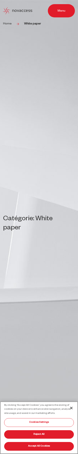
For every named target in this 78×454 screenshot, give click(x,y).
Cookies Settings (39, 422)
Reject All (39, 434)
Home (7, 24)
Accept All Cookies (39, 446)
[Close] (71, 408)
